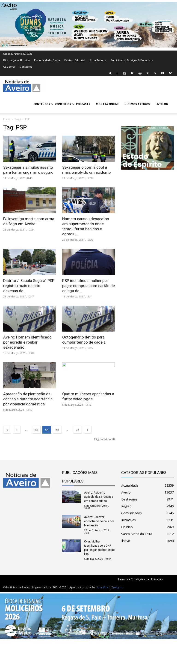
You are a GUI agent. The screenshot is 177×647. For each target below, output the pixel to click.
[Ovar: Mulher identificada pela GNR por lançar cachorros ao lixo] (71, 545)
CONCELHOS (63, 104)
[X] (147, 73)
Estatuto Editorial (74, 60)
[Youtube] (162, 73)
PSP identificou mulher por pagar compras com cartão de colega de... (88, 285)
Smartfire (102, 587)
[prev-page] (7, 430)
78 (77, 430)
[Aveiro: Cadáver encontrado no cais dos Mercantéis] (71, 521)
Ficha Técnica (97, 60)
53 (36, 430)
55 (57, 430)
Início (6, 119)
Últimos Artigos (137, 104)
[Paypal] (132, 73)
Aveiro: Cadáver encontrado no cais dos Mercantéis (99, 521)
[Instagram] (124, 73)
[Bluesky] (170, 73)
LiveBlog (162, 104)
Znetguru (117, 587)
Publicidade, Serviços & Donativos (132, 60)
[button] (110, 73)
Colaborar (9, 66)
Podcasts (83, 104)
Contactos (26, 66)
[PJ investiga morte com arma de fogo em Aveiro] (29, 200)
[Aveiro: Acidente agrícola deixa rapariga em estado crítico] (71, 497)
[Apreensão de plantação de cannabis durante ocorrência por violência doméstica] (29, 375)
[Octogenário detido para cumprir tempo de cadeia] (88, 319)
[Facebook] (117, 73)
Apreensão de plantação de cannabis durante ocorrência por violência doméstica (28, 399)
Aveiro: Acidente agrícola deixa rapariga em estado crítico (98, 497)
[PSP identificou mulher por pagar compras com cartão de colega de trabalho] (88, 262)
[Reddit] (139, 73)
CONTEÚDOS (41, 104)
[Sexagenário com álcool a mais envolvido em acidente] (88, 149)
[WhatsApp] (155, 73)
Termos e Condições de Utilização (140, 579)
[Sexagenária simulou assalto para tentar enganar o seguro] (29, 149)
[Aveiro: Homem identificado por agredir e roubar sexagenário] (29, 319)
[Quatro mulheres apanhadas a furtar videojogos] (88, 375)
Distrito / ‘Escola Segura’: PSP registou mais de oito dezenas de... (28, 285)
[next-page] (87, 430)
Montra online (107, 104)
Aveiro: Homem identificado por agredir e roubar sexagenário (27, 342)
